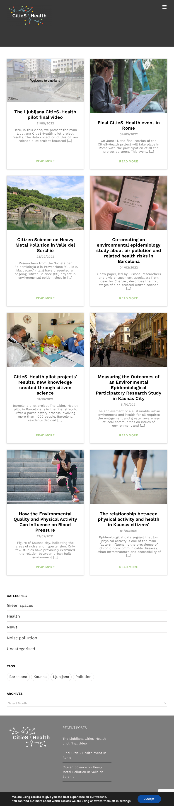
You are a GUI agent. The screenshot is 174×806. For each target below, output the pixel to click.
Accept (149, 799)
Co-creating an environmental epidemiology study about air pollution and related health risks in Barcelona (128, 250)
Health (13, 616)
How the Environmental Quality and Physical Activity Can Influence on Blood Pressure (45, 522)
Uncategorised (21, 648)
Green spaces (20, 605)
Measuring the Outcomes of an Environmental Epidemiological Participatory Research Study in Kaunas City (128, 387)
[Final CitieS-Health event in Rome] (128, 86)
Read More (45, 161)
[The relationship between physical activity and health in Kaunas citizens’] (128, 477)
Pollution (83, 677)
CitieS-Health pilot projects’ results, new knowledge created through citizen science (45, 385)
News (12, 627)
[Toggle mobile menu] (164, 7)
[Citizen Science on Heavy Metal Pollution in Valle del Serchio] (45, 203)
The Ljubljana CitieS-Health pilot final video (45, 114)
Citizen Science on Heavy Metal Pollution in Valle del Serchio (45, 245)
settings (125, 801)
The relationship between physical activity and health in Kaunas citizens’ (128, 519)
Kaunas (40, 677)
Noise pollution (22, 637)
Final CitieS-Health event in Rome (129, 125)
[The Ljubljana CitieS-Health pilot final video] (45, 80)
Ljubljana (61, 677)
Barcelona (18, 677)
